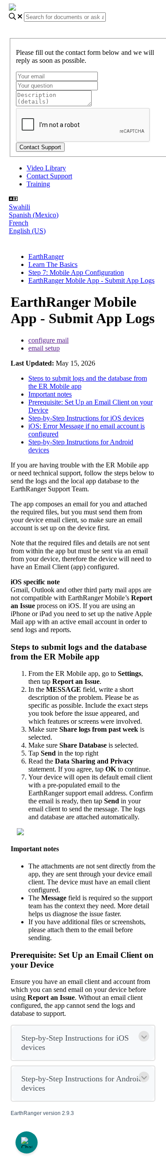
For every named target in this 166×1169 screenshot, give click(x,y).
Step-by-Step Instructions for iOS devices (86, 418)
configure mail (48, 340)
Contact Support (49, 176)
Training (38, 184)
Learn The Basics (52, 264)
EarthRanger (46, 256)
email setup (44, 348)
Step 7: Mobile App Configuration (76, 272)
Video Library (46, 168)
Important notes (50, 394)
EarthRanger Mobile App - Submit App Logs (91, 280)
